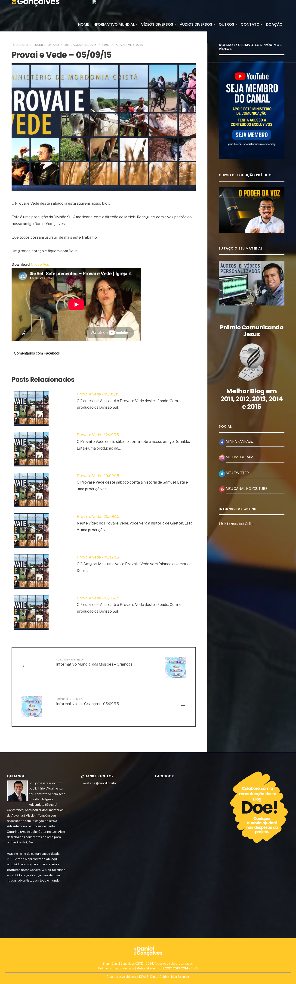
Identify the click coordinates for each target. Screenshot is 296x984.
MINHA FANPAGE (239, 441)
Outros (226, 24)
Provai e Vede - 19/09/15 (98, 476)
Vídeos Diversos (157, 24)
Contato (250, 24)
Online (237, 524)
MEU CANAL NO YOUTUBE (246, 489)
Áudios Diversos (196, 24)
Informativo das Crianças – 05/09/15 (87, 701)
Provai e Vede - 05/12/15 (98, 557)
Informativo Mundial (113, 24)
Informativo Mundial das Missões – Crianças (94, 662)
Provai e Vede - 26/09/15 (98, 516)
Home (83, 24)
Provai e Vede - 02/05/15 (98, 598)
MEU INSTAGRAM (239, 457)
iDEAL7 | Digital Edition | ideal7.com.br (164, 976)
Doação (274, 24)
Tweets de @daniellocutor (99, 783)
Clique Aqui (40, 264)
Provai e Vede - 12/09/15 (98, 435)
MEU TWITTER (237, 473)
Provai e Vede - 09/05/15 (98, 394)
